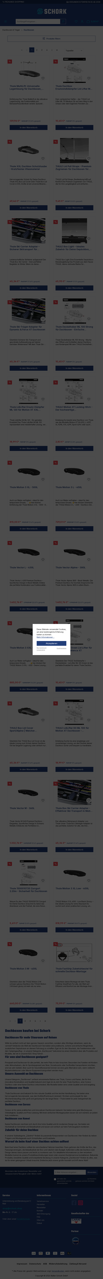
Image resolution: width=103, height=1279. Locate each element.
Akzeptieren (51, 643)
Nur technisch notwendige (41, 649)
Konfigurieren (61, 648)
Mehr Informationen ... (45, 637)
